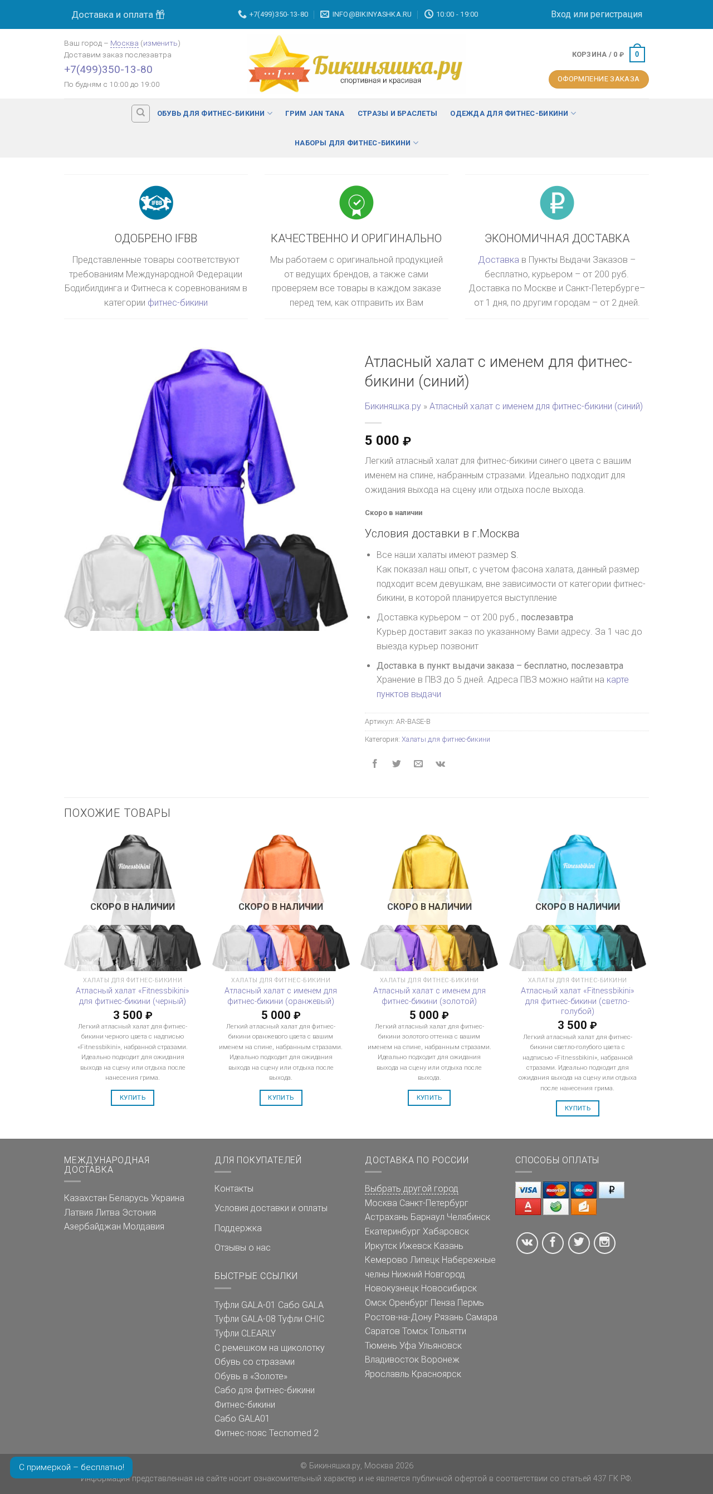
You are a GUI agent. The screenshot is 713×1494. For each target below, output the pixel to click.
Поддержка (238, 1228)
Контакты (233, 1188)
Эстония (139, 1212)
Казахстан (85, 1198)
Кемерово (386, 1260)
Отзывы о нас (242, 1247)
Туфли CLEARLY (245, 1333)
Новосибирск (449, 1288)
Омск (376, 1302)
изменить (160, 42)
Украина (167, 1198)
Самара (481, 1317)
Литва (107, 1212)
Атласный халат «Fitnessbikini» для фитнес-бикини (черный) (132, 996)
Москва (124, 42)
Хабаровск (446, 1231)
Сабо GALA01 (242, 1418)
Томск (415, 1331)
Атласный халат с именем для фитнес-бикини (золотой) (429, 996)
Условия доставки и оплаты (271, 1208)
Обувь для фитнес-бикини (211, 113)
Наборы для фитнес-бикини (353, 143)
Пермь (470, 1302)
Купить (132, 1097)
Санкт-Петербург (433, 1203)
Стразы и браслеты (397, 113)
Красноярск (436, 1374)
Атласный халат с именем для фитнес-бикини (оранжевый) (280, 996)
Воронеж (440, 1359)
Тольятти (448, 1331)
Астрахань (386, 1217)
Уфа (407, 1345)
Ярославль (387, 1374)
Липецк (424, 1260)
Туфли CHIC (301, 1319)
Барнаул (428, 1217)
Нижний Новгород (428, 1274)
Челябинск (468, 1217)
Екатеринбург (393, 1231)
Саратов (382, 1331)
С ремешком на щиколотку (269, 1348)
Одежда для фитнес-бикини (509, 113)
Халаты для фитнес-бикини (446, 739)
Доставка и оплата (113, 14)
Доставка (498, 259)
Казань (448, 1246)
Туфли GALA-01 (245, 1305)
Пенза (443, 1302)
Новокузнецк (392, 1288)
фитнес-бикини (178, 302)
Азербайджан (92, 1226)
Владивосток (392, 1359)
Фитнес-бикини (244, 1404)
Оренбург (408, 1302)
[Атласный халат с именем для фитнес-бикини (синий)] (206, 488)
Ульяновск (440, 1345)
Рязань (448, 1317)
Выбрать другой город (411, 1188)
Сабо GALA (301, 1305)
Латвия (78, 1212)
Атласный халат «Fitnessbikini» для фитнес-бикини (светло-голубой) (577, 1001)
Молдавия (143, 1226)
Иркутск (381, 1246)
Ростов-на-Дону (398, 1317)
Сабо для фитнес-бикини (264, 1390)
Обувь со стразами (254, 1361)
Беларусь (129, 1198)
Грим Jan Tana (314, 113)
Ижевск (415, 1246)
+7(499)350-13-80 (108, 69)
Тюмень (381, 1345)
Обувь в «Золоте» (250, 1376)
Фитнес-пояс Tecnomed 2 (266, 1433)
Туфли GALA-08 (245, 1319)
